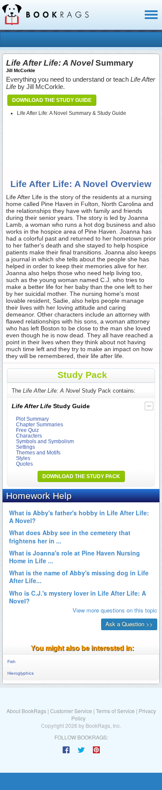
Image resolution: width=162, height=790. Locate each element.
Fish (11, 661)
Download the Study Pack (81, 476)
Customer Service (71, 710)
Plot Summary (32, 419)
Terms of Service (115, 710)
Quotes (24, 463)
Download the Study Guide (52, 100)
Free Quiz (27, 430)
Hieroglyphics (20, 673)
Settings (25, 447)
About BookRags (26, 710)
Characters (29, 435)
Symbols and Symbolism (45, 441)
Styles (23, 458)
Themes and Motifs (38, 452)
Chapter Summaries (39, 424)
